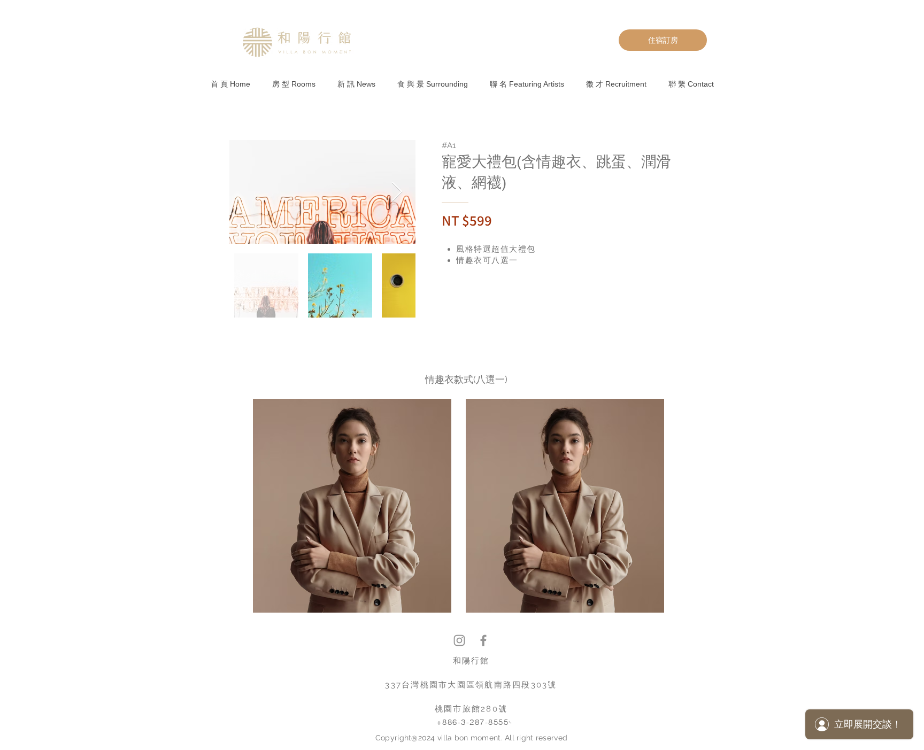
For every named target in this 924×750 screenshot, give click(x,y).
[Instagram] (459, 640)
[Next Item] (397, 192)
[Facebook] (483, 640)
